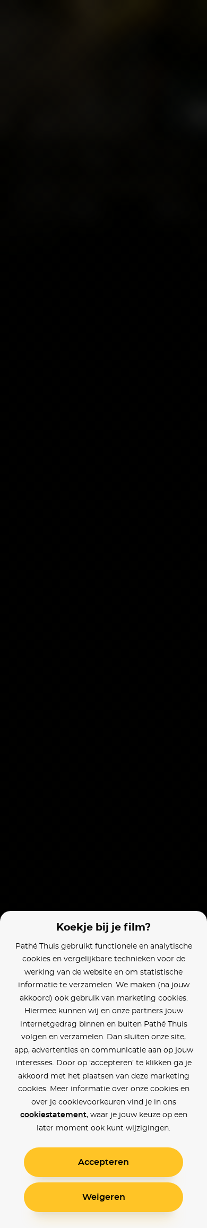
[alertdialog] (103, 614)
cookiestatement (53, 1115)
